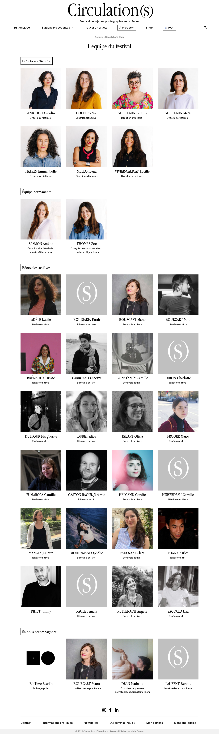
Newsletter (91, 722)
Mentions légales (185, 722)
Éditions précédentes (56, 27)
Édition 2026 (21, 27)
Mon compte (154, 722)
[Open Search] (205, 27)
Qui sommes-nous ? (122, 722)
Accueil (99, 37)
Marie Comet (137, 731)
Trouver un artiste (95, 27)
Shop (149, 27)
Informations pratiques (58, 722)
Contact (26, 722)
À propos (125, 27)
